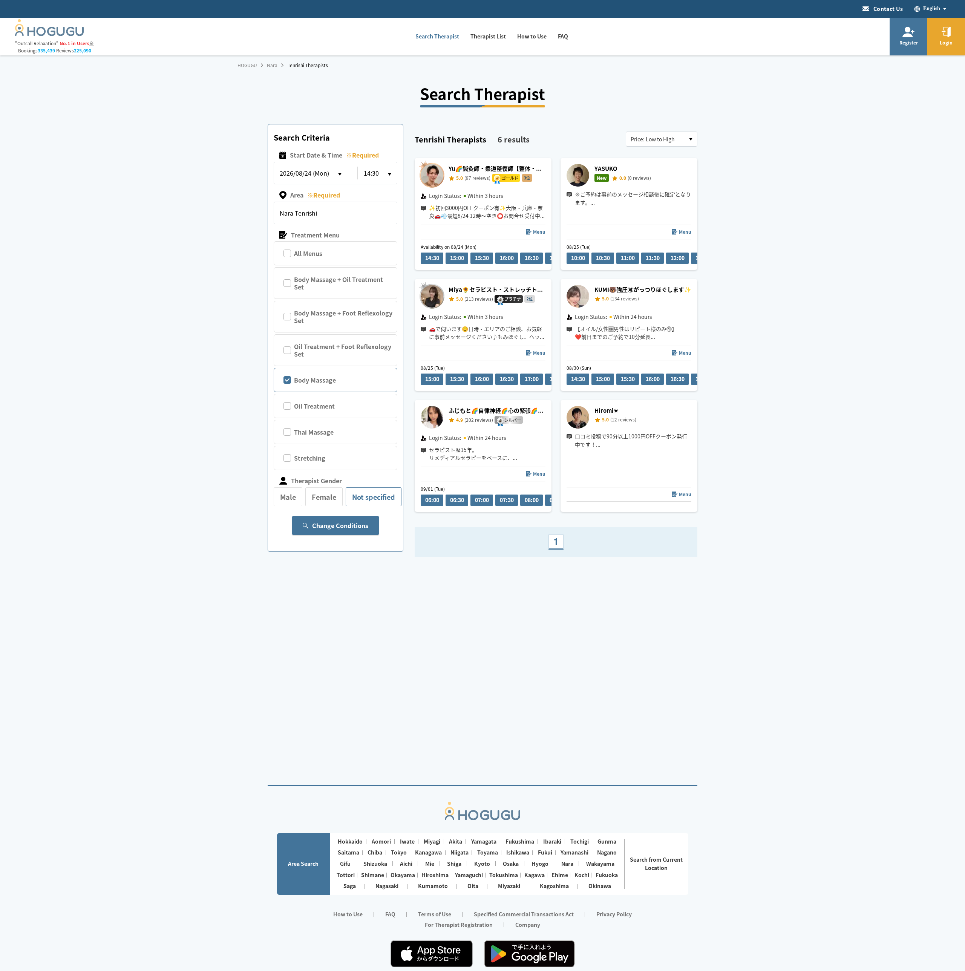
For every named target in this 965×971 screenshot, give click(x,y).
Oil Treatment (314, 405)
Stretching (309, 458)
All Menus (308, 253)
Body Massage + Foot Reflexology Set (343, 316)
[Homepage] (49, 33)
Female (324, 497)
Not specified (373, 497)
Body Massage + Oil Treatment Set (338, 283)
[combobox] (661, 139)
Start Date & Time (334, 154)
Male (288, 497)
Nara (272, 65)
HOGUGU (247, 65)
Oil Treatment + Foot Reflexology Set (342, 350)
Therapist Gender (316, 480)
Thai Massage (314, 431)
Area (315, 194)
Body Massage (315, 379)
